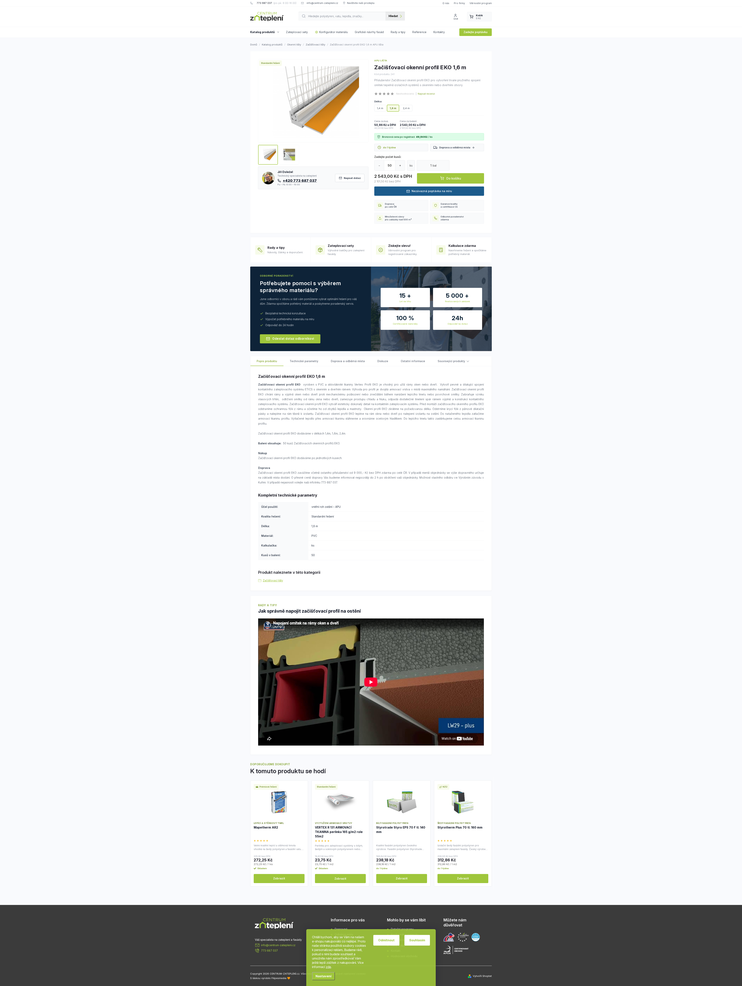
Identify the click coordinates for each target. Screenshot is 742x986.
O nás (445, 3)
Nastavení (323, 976)
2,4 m (406, 108)
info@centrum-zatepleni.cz (278, 945)
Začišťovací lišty (273, 580)
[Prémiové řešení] (279, 802)
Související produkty (451, 361)
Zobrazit (279, 878)
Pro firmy (459, 3)
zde (328, 967)
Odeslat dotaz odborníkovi (293, 338)
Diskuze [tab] (382, 361)
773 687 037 (269, 950)
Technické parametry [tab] (304, 361)
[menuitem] (266, 32)
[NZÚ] (462, 802)
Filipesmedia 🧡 (280, 978)
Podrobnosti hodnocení (425, 93)
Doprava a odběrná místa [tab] (348, 361)
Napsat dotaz (352, 178)
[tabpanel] (279, 833)
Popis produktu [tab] (267, 361)
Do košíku (453, 178)
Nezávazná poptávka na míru (432, 191)
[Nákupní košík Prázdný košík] (479, 16)
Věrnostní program (481, 3)
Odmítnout (386, 940)
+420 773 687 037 (300, 180)
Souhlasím (417, 940)
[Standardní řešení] (340, 802)
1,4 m (380, 108)
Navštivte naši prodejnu (360, 3)
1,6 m (393, 108)
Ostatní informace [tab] (413, 361)
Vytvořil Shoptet (482, 975)
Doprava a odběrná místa (454, 147)
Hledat (393, 16)
